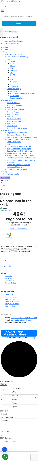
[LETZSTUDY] (9, 32)
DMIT (12, 79)
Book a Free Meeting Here (14, 333)
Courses (6, 130)
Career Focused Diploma (17, 169)
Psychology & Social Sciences (19, 146)
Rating (3, 384)
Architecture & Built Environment (20, 155)
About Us (7, 49)
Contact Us (9, 280)
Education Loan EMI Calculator (22, 93)
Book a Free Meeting (11, 174)
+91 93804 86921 (11, 43)
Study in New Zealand (15, 109)
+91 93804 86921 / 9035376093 (24, 318)
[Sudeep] (19, 420)
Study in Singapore (14, 105)
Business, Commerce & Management (22, 137)
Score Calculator (17, 98)
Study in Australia (14, 119)
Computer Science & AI (16, 135)
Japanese (14, 86)
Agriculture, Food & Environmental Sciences (21, 161)
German (13, 82)
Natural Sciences (14, 142)
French (13, 84)
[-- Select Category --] (19, 441)
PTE (11, 68)
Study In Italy (12, 107)
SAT (11, 73)
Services (8, 278)
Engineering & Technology (17, 132)
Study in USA (12, 126)
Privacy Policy (10, 283)
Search (19, 23)
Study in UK (11, 123)
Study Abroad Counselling (17, 56)
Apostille (13, 91)
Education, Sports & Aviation (18, 165)
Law (8, 144)
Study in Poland (13, 112)
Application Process (15, 54)
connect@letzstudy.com (15, 41)
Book (4, 450)
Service (6, 52)
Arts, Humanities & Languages (19, 148)
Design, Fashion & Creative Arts (20, 151)
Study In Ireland (13, 103)
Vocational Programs (15, 167)
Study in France (13, 114)
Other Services (13, 89)
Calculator (14, 96)
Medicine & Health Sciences (18, 139)
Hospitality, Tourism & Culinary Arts (21, 158)
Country (6, 100)
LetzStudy (31, 337)
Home (5, 47)
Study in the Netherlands (17, 128)
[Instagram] (4, 189)
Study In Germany (14, 121)
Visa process (12, 59)
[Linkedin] (4, 185)
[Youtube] (4, 187)
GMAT (12, 75)
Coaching (11, 61)
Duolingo (13, 70)
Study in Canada (13, 116)
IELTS (12, 63)
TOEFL (12, 66)
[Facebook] (4, 182)
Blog (5, 171)
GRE (12, 77)
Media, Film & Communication (19, 153)
